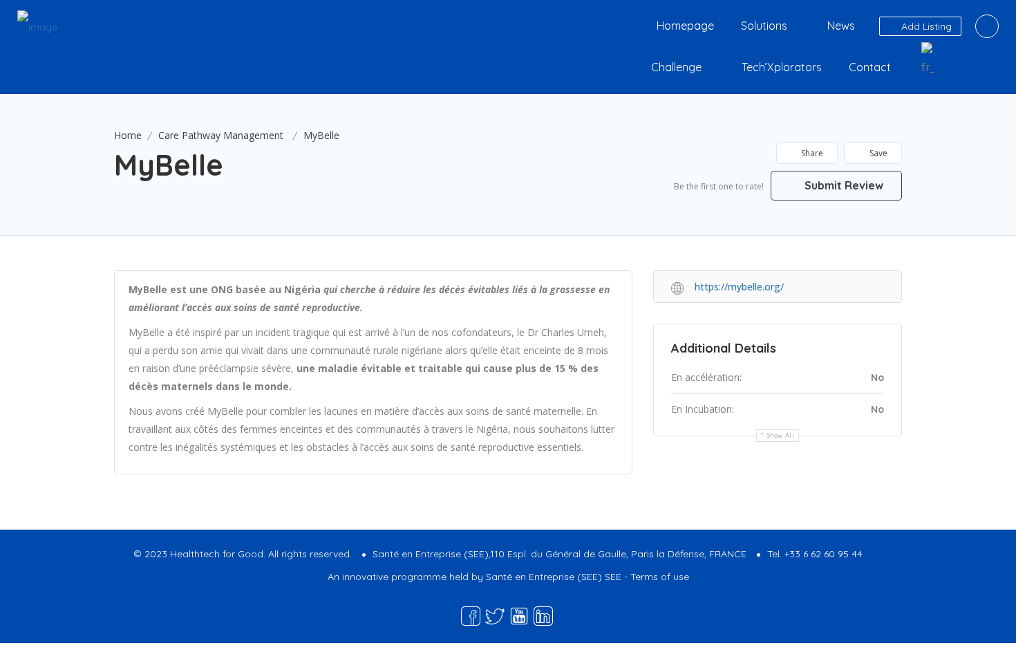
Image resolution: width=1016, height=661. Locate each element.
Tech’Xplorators (782, 67)
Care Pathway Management (220, 135)
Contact (870, 67)
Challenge (676, 67)
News (841, 25)
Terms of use (659, 576)
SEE (613, 576)
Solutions (764, 25)
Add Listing (925, 26)
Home (128, 135)
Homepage (685, 25)
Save (877, 153)
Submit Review (842, 185)
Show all (781, 435)
